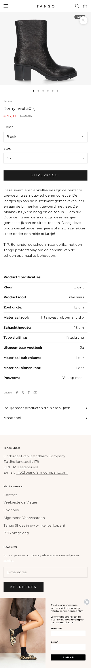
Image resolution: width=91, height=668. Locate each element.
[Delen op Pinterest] (29, 392)
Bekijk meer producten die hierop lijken (37, 408)
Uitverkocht (45, 175)
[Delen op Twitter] (23, 392)
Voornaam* (56, 628)
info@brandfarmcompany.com (42, 472)
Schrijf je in (68, 657)
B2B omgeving (16, 533)
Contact (10, 495)
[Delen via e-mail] (35, 392)
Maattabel (12, 418)
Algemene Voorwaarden (24, 518)
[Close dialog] (87, 602)
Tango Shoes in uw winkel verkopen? (34, 525)
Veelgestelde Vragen (21, 502)
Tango (8, 101)
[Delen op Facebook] (17, 392)
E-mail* (54, 642)
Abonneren (23, 587)
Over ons (11, 510)
